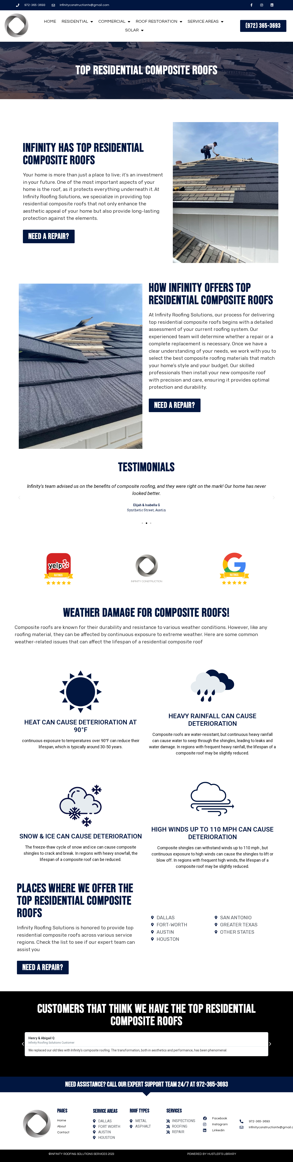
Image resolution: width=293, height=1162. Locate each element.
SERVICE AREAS (203, 21)
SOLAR (132, 30)
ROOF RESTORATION (156, 21)
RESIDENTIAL (75, 21)
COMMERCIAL (111, 21)
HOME (50, 21)
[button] (19, 497)
